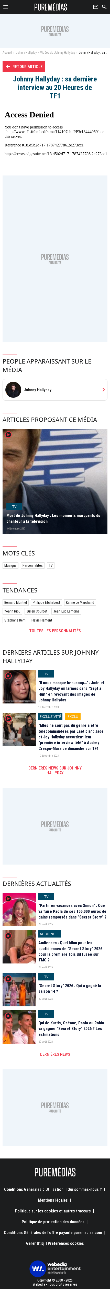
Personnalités (33, 565)
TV (51, 565)
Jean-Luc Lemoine (66, 611)
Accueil (7, 52)
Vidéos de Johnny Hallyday (57, 52)
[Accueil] (51, 7)
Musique (10, 565)
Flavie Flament (41, 620)
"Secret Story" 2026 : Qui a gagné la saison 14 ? (69, 988)
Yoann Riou (12, 611)
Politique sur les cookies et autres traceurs (53, 1211)
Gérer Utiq (35, 1243)
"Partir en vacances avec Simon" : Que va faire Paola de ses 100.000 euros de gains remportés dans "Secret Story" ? (72, 911)
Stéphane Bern (15, 620)
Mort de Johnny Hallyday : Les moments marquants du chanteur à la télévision (53, 518)
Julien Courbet (36, 611)
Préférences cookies (66, 1243)
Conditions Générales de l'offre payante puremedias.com (53, 1232)
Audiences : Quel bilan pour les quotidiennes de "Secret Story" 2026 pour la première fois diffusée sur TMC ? (70, 951)
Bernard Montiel (15, 602)
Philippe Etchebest (46, 602)
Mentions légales (53, 1200)
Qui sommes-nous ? (85, 1189)
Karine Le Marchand (80, 602)
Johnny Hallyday (26, 52)
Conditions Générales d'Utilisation (33, 1189)
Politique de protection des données (53, 1221)
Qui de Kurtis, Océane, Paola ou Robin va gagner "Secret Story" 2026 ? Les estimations (71, 1029)
